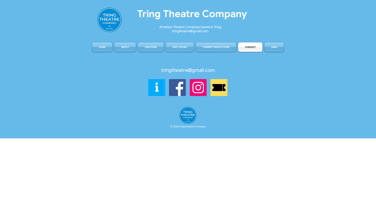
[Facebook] (177, 87)
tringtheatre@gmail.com (188, 70)
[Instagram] (198, 87)
